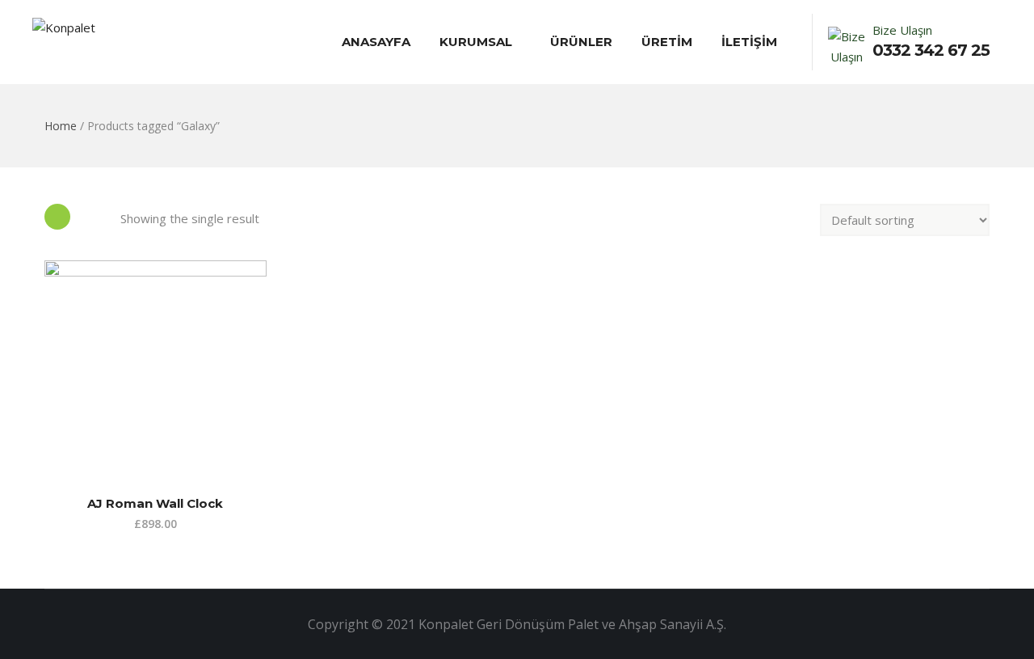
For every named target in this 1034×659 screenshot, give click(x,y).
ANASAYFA (376, 41)
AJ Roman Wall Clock (155, 503)
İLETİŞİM (749, 41)
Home (60, 125)
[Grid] (57, 217)
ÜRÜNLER (581, 41)
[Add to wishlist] (51, 437)
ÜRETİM (666, 41)
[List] (95, 217)
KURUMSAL (475, 41)
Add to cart (51, 406)
